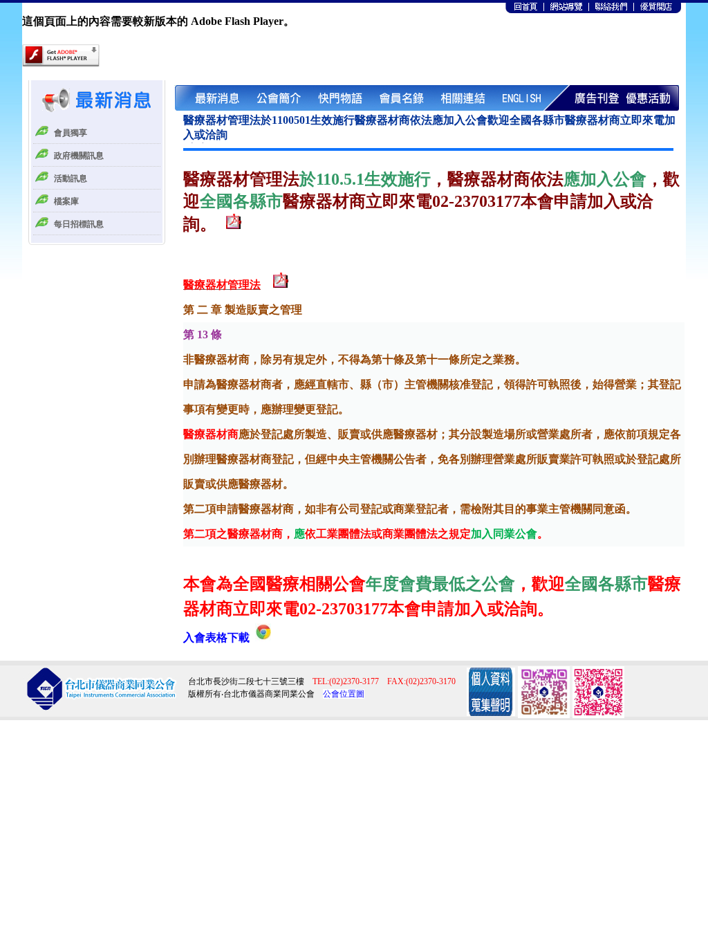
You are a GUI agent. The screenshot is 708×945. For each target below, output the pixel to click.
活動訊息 (70, 178)
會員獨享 (70, 133)
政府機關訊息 (79, 155)
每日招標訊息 (79, 224)
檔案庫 (66, 201)
